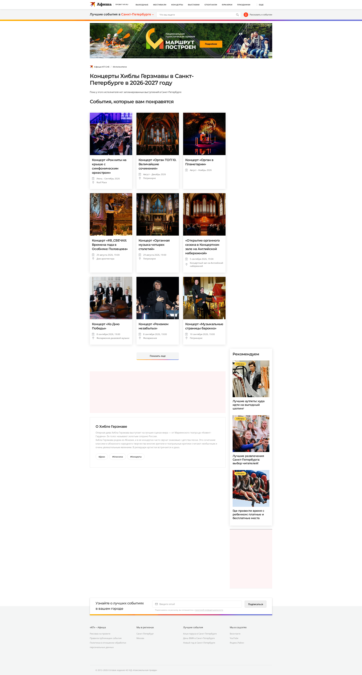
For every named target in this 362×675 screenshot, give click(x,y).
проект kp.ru (121, 5)
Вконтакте (235, 633)
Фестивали (159, 5)
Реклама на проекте (100, 633)
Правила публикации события (105, 638)
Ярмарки (227, 5)
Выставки (194, 5)
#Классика (117, 456)
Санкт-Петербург (145, 633)
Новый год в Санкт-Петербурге (199, 642)
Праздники (243, 5)
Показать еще (158, 355)
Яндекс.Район (237, 642)
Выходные (142, 5)
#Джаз (102, 456)
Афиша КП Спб (101, 67)
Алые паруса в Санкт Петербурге (200, 633)
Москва (140, 638)
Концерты (177, 5)
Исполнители (120, 67)
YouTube (234, 638)
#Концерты (136, 456)
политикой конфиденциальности (209, 610)
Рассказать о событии (261, 14)
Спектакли (210, 5)
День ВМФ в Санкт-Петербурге (199, 638)
